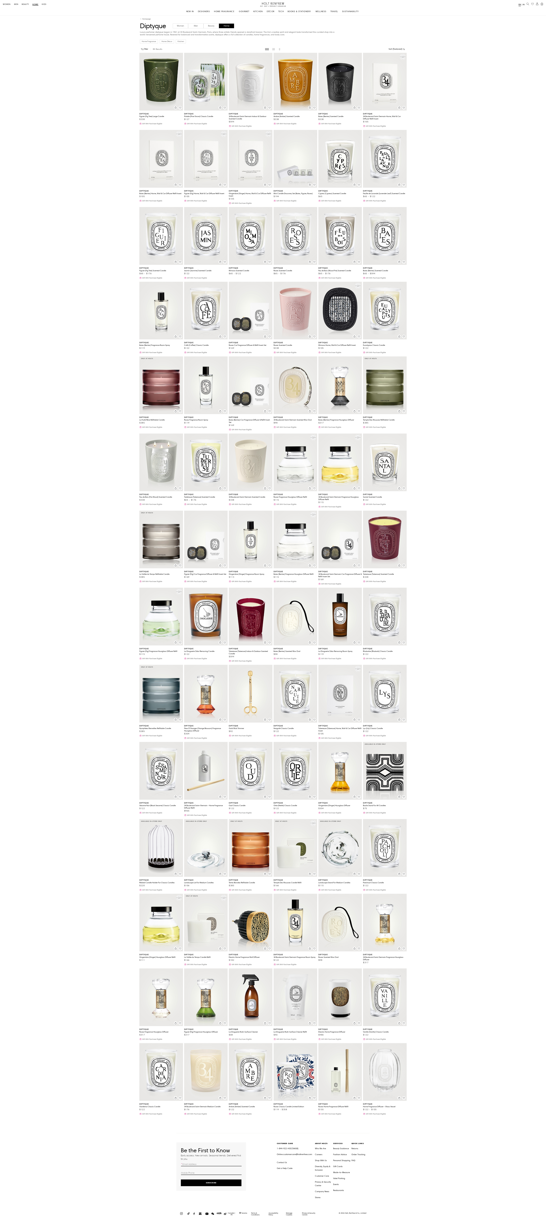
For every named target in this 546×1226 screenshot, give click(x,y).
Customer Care (322, 1176)
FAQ (353, 1160)
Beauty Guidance (341, 1148)
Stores (317, 1197)
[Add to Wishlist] (180, 107)
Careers (318, 1154)
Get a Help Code (284, 1168)
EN (520, 4)
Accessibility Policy (273, 1214)
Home (35, 4)
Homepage (146, 19)
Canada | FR (231, 1214)
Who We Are (320, 1148)
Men (16, 4)
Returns (354, 1148)
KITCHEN (258, 11)
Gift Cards (338, 1166)
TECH (281, 11)
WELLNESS (321, 11)
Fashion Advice (340, 1154)
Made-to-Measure (341, 1172)
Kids (44, 4)
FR (524, 5)
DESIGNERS (204, 11)
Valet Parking (339, 1178)
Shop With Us (321, 1160)
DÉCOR (271, 11)
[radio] (267, 49)
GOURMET (244, 11)
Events (336, 1184)
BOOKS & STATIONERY (299, 11)
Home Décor (167, 41)
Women (7, 4)
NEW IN (190, 11)
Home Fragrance (149, 41)
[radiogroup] (273, 49)
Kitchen (181, 41)
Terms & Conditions (255, 1214)
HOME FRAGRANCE (224, 11)
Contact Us (282, 1162)
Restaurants (338, 1190)
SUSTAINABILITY (350, 11)
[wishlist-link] (532, 4)
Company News (322, 1191)
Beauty (25, 4)
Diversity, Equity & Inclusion (322, 1168)
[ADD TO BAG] (175, 107)
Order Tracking (358, 1154)
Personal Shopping (341, 1160)
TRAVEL (334, 11)
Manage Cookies (289, 1214)
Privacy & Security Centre (323, 1184)
